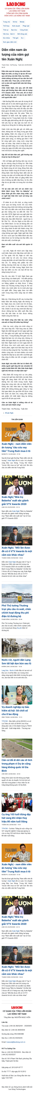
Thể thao (6, 26)
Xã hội (15, 22)
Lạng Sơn (5, 670)
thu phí (19, 628)
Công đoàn (24, 30)
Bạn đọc (14, 30)
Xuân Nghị (12, 460)
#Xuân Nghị (9, 413)
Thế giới (15, 38)
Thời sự (5, 30)
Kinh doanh (16, 26)
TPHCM (5, 721)
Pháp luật (26, 26)
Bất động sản (22, 34)
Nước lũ (13, 670)
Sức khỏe (6, 38)
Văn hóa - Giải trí (9, 34)
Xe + (22, 38)
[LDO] (17, 432)
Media (22, 22)
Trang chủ (6, 22)
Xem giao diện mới (9, 42)
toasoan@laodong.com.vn (15, 1042)
